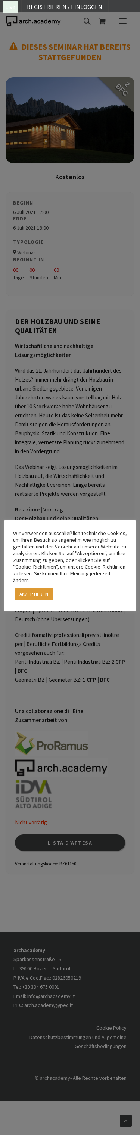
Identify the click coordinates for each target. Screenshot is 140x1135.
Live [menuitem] (10, 6)
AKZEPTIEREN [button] (33, 594)
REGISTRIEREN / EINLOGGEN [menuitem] (64, 6)
